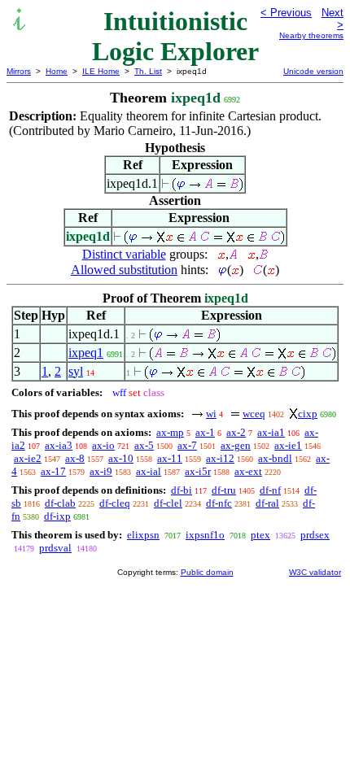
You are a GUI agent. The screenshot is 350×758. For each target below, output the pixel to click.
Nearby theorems (311, 35)
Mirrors (19, 71)
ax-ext (248, 471)
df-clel (168, 503)
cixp (307, 413)
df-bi (181, 490)
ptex (260, 535)
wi (211, 413)
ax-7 (187, 445)
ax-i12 (220, 458)
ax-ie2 (28, 458)
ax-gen (236, 445)
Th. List (148, 71)
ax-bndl (275, 458)
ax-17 (53, 471)
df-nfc (219, 503)
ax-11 (169, 458)
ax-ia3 (58, 445)
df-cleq (114, 503)
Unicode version (313, 71)
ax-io (103, 445)
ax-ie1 (288, 445)
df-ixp (57, 516)
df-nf (270, 490)
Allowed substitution (124, 270)
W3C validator (315, 572)
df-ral (267, 503)
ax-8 (75, 458)
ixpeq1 (85, 352)
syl (75, 371)
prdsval (55, 548)
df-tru (224, 490)
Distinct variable (124, 254)
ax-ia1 (271, 432)
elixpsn (143, 535)
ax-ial (148, 471)
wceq (254, 413)
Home (57, 71)
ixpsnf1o (205, 535)
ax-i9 (101, 471)
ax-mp (170, 432)
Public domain (207, 572)
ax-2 (236, 432)
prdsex (315, 535)
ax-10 (120, 458)
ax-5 (144, 445)
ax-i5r (198, 471)
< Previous (286, 13)
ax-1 (205, 432)
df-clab (60, 503)
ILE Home (101, 71)
